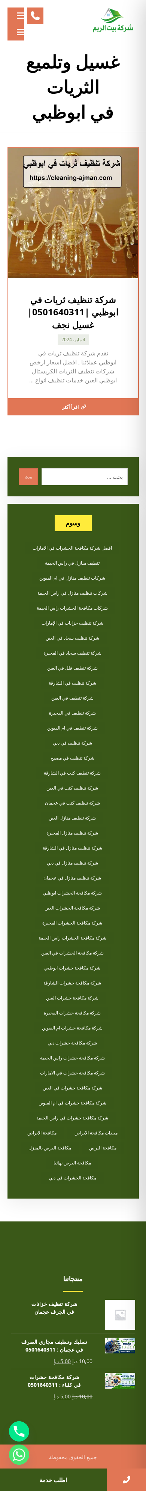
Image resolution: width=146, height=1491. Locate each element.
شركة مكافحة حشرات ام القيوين (72, 1028)
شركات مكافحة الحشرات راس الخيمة (72, 608)
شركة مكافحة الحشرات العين (72, 908)
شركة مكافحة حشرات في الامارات (72, 1073)
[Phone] (19, 1431)
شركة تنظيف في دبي (72, 743)
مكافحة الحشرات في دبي (72, 1178)
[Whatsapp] (19, 1455)
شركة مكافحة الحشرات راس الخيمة (72, 938)
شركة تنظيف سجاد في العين (72, 638)
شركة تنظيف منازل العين (72, 818)
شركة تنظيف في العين (72, 698)
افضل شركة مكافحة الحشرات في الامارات (72, 548)
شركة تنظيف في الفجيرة (72, 713)
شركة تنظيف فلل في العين (72, 668)
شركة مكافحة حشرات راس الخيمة (72, 1058)
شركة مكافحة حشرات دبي (72, 1043)
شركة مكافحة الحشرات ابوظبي (72, 893)
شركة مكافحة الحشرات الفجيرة (72, 923)
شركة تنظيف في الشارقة (72, 683)
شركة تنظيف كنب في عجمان (72, 803)
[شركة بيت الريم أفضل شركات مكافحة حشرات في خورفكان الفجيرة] (112, 21)
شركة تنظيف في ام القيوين (72, 728)
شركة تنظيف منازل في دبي (72, 863)
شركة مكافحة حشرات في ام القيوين (72, 1103)
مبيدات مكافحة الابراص (96, 1133)
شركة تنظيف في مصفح (72, 758)
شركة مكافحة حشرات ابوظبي (72, 968)
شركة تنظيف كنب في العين (72, 788)
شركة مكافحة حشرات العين (72, 998)
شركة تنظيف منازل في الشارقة (72, 848)
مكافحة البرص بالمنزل (49, 1148)
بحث (28, 477)
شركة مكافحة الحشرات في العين (72, 953)
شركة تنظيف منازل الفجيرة (72, 833)
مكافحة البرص (102, 1148)
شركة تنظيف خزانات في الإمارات (72, 623)
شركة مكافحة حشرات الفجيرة (72, 1013)
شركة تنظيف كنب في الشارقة (72, 773)
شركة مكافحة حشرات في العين (72, 1088)
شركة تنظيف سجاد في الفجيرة (72, 653)
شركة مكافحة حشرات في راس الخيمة (72, 1118)
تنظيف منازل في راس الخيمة (72, 563)
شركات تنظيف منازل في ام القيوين (72, 578)
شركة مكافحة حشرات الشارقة (72, 983)
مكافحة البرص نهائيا (72, 1163)
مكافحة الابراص (42, 1133)
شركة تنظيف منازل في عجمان (72, 878)
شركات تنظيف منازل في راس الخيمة (72, 593)
